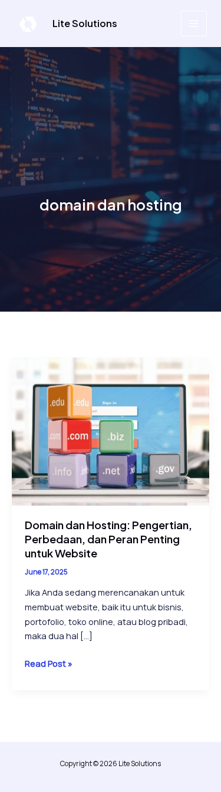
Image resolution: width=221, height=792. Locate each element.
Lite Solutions (84, 23)
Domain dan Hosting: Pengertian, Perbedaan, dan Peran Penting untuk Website (108, 538)
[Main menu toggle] (194, 23)
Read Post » (48, 664)
